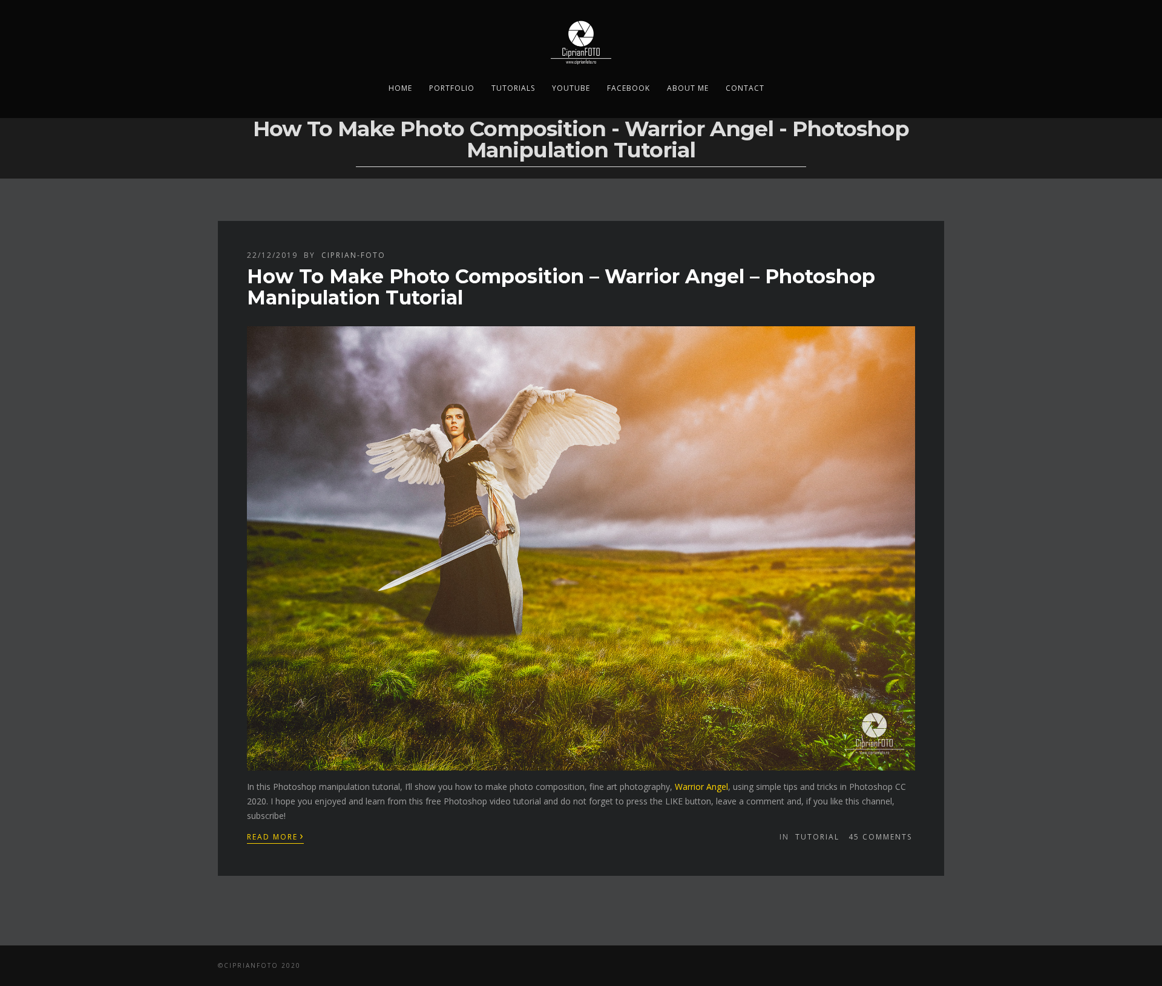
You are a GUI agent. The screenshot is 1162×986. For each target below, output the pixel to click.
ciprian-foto (353, 255)
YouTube (571, 88)
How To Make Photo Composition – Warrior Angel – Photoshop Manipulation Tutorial (561, 287)
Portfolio (451, 88)
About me (688, 88)
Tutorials (513, 88)
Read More (275, 836)
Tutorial (817, 837)
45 (880, 837)
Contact (745, 88)
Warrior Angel (701, 786)
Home (400, 88)
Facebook (628, 88)
